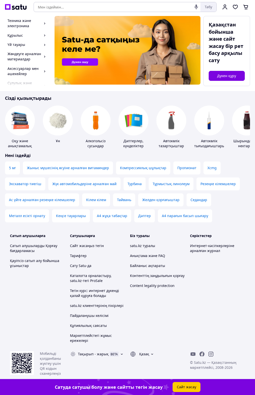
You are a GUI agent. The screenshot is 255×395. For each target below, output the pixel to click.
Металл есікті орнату (27, 215)
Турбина (135, 183)
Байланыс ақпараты (147, 265)
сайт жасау (222, 42)
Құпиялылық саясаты (88, 325)
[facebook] (202, 354)
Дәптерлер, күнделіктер (133, 143)
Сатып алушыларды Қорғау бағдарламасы (33, 248)
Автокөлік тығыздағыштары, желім (210, 145)
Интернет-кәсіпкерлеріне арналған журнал (212, 248)
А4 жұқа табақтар (112, 215)
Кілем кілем (96, 199)
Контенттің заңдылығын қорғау (157, 275)
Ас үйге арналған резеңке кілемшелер (42, 199)
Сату (74, 265)
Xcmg (212, 167)
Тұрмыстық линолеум (171, 183)
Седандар (199, 199)
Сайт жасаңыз (82, 245)
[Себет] (246, 7)
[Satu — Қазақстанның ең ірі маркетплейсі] (16, 7)
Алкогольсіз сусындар (96, 143)
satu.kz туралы (142, 245)
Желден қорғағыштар (161, 199)
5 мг (12, 167)
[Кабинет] (225, 7)
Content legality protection (152, 285)
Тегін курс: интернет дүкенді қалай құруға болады (94, 293)
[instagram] (211, 354)
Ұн (58, 140)
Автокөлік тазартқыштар (171, 143)
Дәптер (144, 215)
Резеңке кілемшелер (218, 183)
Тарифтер (78, 255)
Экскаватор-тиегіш (25, 183)
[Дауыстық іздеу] (196, 7)
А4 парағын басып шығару (185, 215)
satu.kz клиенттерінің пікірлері (97, 305)
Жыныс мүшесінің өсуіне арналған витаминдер (68, 167)
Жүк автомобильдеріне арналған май (84, 183)
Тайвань (124, 199)
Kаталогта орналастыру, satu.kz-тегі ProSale (91, 278)
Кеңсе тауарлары (71, 215)
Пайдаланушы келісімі (89, 315)
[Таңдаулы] (235, 7)
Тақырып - (93, 354)
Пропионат (186, 167)
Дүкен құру (226, 75)
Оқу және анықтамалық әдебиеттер (20, 145)
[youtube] (193, 354)
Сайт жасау (186, 387)
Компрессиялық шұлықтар (143, 167)
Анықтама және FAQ (147, 255)
